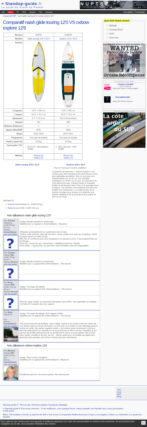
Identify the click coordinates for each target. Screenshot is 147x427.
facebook (53, 405)
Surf (112, 33)
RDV (24, 12)
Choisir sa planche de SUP (34, 414)
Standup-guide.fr (10, 405)
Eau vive (114, 37)
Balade (32, 12)
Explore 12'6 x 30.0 (68, 39)
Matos (10, 12)
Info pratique (15, 414)
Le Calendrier (122, 414)
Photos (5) (38, 155)
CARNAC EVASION (125, 84)
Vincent (11, 204)
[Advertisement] (52, 393)
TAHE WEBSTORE (122, 97)
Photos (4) (68, 155)
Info (3, 12)
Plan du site (25, 405)
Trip (40, 12)
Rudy (10, 208)
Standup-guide (21, 3)
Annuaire (49, 12)
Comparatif (65, 414)
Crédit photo (8, 411)
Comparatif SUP (10, 16)
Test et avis (53, 414)
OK (143, 423)
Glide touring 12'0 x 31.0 (38, 39)
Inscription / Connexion (134, 12)
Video (111, 414)
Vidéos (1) (38, 158)
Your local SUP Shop (119, 393)
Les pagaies (101, 414)
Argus (92, 414)
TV (18, 12)
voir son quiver (10, 234)
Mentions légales (40, 405)
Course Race (116, 29)
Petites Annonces (80, 414)
